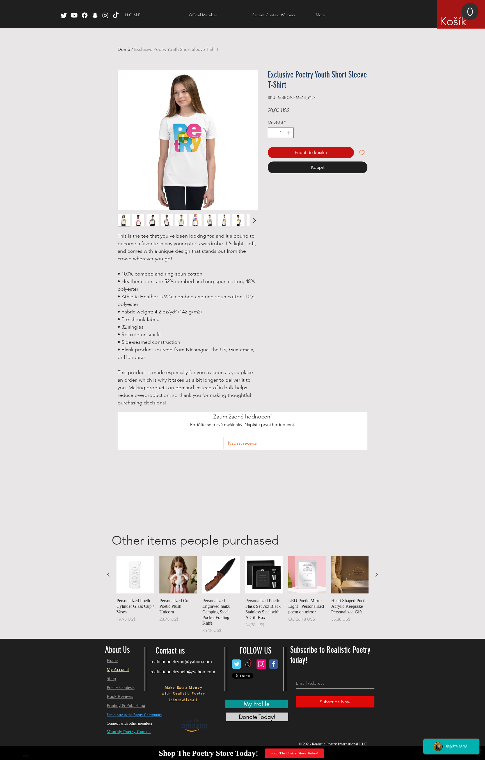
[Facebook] (84, 15)
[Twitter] (64, 15)
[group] (242, 595)
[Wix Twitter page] (236, 664)
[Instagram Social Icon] (261, 664)
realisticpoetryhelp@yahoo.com (182, 671)
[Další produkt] (376, 574)
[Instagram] (105, 15)
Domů (124, 49)
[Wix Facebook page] (273, 664)
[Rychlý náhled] (135, 574)
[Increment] (289, 133)
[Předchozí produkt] (108, 574)
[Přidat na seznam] (361, 152)
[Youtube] (74, 15)
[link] (459, 15)
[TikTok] (116, 15)
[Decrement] (272, 133)
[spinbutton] (281, 133)
